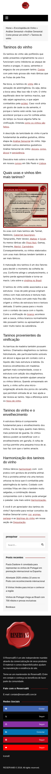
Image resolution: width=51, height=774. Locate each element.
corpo (43, 149)
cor (30, 514)
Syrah (43, 238)
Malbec (33, 238)
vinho (30, 84)
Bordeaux (10, 607)
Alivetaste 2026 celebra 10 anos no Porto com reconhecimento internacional (25, 579)
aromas (36, 514)
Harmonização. (38, 500)
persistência (18, 152)
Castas (41, 69)
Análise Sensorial (14, 31)
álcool (6, 152)
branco (30, 314)
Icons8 (6, 756)
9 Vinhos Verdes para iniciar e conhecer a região (25, 589)
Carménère (27, 246)
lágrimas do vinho (25, 518)
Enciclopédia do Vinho (25, 28)
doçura (35, 149)
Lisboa (42, 163)
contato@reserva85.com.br (23, 694)
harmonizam (25, 469)
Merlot (17, 246)
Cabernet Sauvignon (24, 235)
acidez (24, 103)
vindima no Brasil (32, 280)
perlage (7, 518)
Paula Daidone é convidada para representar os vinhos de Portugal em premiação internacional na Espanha (24, 567)
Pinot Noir (31, 242)
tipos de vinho (13, 401)
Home (9, 28)
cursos (18, 163)
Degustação (19, 522)
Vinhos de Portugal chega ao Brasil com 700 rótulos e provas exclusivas (25, 599)
